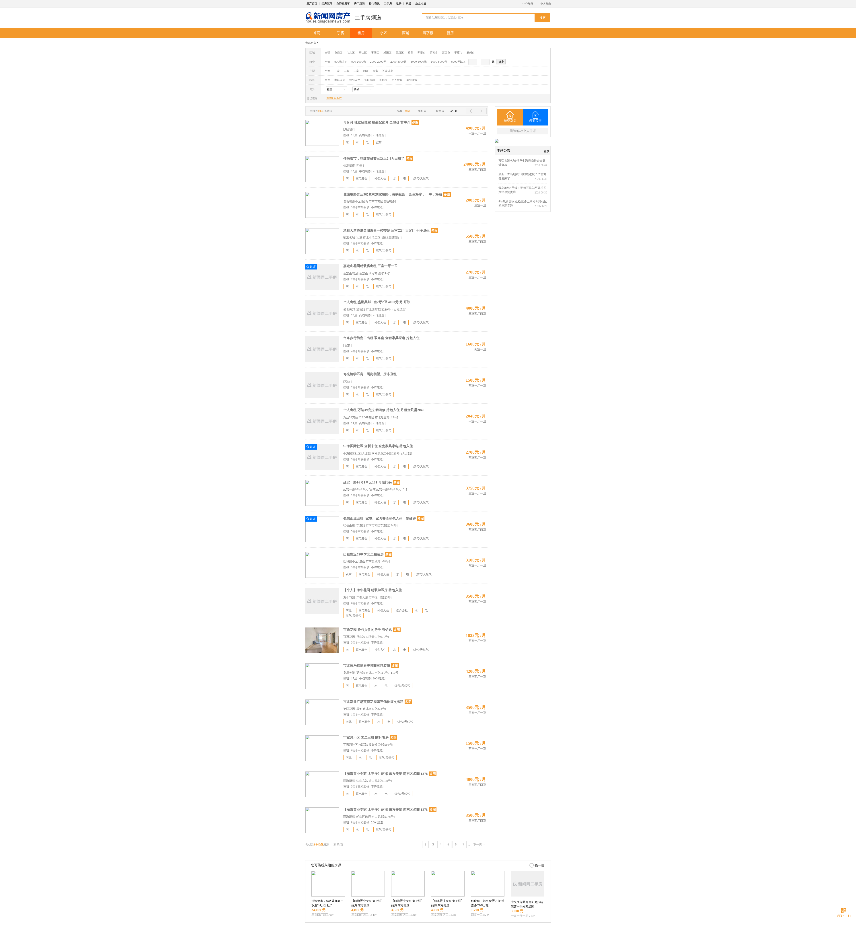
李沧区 (375, 52)
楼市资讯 (374, 3)
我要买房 (535, 121)
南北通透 (411, 80)
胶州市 (471, 52)
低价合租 (369, 80)
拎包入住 (354, 80)
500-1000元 (358, 61)
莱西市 (446, 52)
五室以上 (387, 70)
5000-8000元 (439, 61)
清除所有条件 (334, 98)
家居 (408, 3)
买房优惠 (326, 3)
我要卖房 (510, 121)
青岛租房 (310, 42)
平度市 (458, 52)
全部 (327, 52)
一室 (337, 70)
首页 (316, 33)
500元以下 (340, 61)
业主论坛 (420, 3)
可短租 (383, 80)
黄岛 (410, 52)
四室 (365, 70)
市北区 (351, 52)
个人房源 (396, 80)
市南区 (338, 52)
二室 (347, 70)
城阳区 (387, 52)
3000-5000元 (419, 61)
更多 (546, 151)
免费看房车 (343, 3)
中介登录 (528, 3)
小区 (383, 33)
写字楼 (428, 33)
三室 (356, 70)
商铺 (405, 33)
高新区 (400, 52)
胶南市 (434, 52)
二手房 (388, 3)
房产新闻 (359, 3)
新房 (450, 33)
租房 (398, 3)
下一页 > (479, 844)
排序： (404, 111)
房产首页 (312, 3)
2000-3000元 (398, 61)
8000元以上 (458, 61)
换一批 (539, 865)
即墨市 (422, 52)
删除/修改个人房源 (523, 131)
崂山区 (363, 52)
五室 (375, 70)
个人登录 (545, 3)
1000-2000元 (378, 61)
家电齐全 (339, 80)
